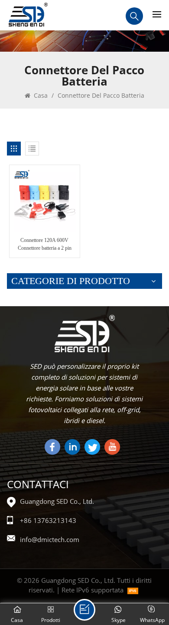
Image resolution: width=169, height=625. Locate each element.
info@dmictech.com (49, 539)
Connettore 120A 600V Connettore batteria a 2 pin (45, 244)
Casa (40, 95)
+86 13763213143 (48, 520)
